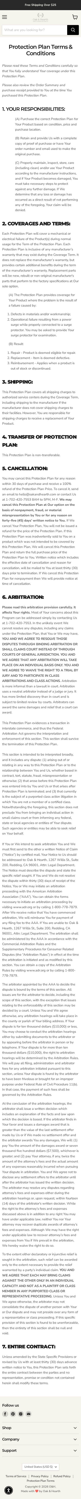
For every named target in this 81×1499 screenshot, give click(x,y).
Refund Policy (62, 1476)
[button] (8, 1490)
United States (38, 1467)
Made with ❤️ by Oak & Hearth (40, 1491)
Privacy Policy (40, 1476)
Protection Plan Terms (40, 1481)
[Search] (73, 30)
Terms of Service (16, 1476)
